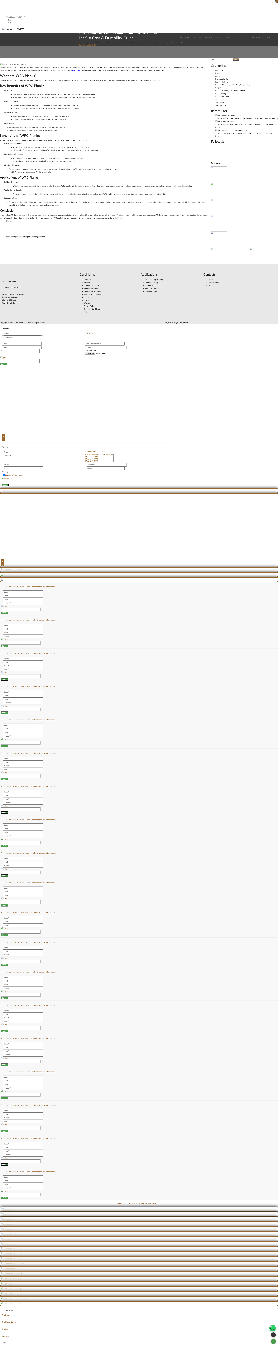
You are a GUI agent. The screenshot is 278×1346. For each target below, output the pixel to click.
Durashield (230, 37)
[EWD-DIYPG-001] (99, 457)
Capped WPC (220, 70)
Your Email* (6, 1329)
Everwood (169, 37)
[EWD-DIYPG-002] (99, 459)
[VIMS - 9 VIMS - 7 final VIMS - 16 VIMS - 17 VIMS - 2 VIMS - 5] (139, 530)
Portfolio (242, 37)
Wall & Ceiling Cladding (154, 280)
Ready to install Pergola (93, 294)
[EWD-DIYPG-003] (99, 461)
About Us (87, 280)
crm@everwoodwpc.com (11, 287)
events (217, 76)
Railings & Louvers (152, 288)
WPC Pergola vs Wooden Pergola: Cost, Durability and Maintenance (252, 118)
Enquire (10, 20)
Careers (210, 285)
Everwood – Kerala (91, 288)
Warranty (87, 303)
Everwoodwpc (11, 237)
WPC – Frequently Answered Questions (230, 91)
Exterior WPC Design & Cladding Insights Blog (232, 85)
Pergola (218, 88)
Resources (256, 37)
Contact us (269, 37)
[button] (97, 436)
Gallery (86, 300)
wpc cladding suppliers (36, 237)
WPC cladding (22, 237)
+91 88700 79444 (22, 17)
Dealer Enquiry (213, 282)
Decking (218, 73)
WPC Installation (221, 99)
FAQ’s (86, 312)
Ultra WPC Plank (151, 291)
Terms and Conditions (92, 309)
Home (83, 43)
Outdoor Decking (151, 282)
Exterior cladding (221, 82)
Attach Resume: (90, 350)
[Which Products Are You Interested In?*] (99, 455)
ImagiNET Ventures (180, 323)
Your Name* (6, 1315)
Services (218, 37)
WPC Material (220, 105)
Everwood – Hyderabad (92, 291)
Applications (184, 37)
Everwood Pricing (222, 79)
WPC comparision (222, 97)
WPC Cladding (220, 94)
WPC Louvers (220, 102)
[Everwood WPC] (13, 29)
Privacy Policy (89, 306)
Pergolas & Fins (151, 285)
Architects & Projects (203, 37)
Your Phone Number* (9, 1322)
